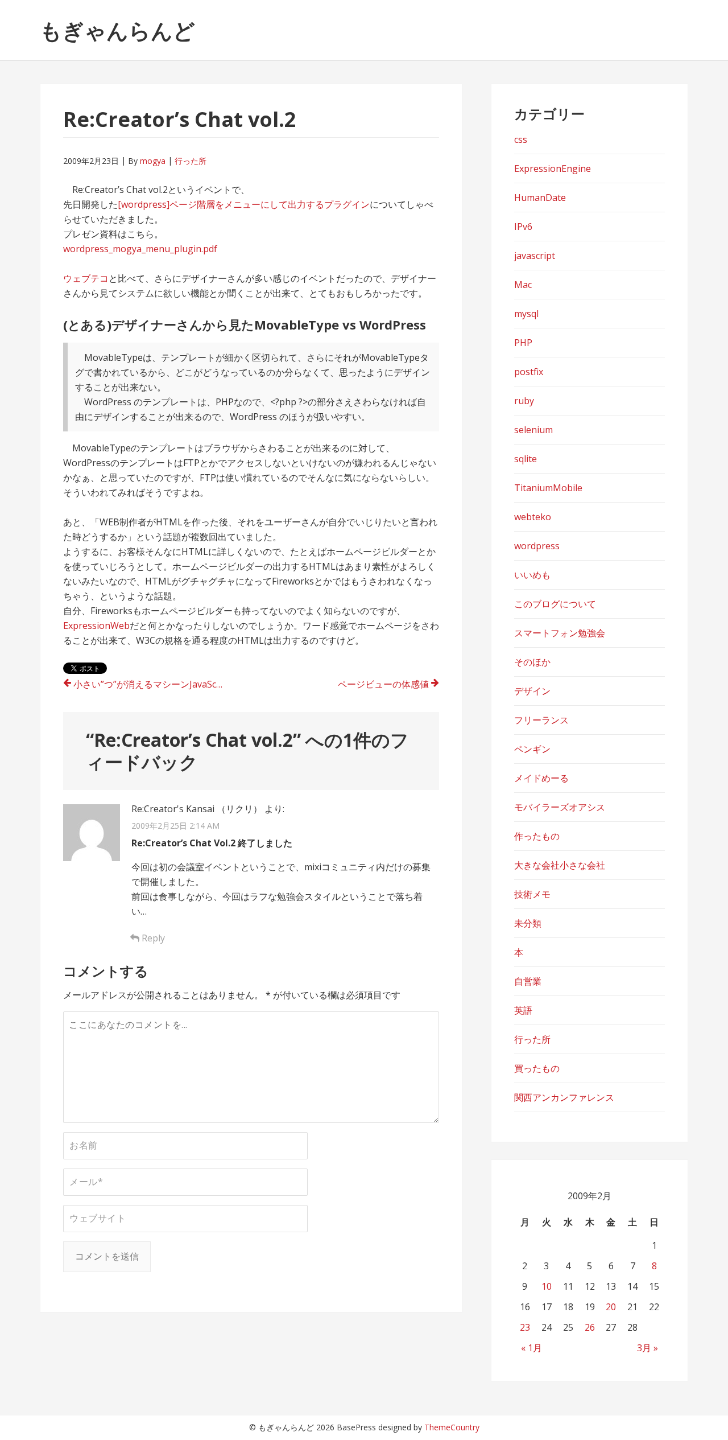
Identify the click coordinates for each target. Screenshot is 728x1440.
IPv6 (523, 226)
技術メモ (532, 894)
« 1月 (531, 1348)
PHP (523, 342)
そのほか (532, 662)
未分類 (527, 923)
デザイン (532, 691)
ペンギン (532, 749)
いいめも (532, 575)
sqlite (525, 458)
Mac (523, 284)
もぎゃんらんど (117, 30)
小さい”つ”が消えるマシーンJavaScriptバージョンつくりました (154, 684)
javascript (534, 255)
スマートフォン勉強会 (559, 633)
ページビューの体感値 (383, 684)
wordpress (537, 546)
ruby (524, 400)
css (520, 139)
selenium (533, 429)
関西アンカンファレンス (564, 1097)
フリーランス (541, 720)
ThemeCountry (451, 1427)
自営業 (527, 981)
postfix (528, 371)
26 (590, 1327)
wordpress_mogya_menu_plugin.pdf (140, 248)
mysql (526, 313)
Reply (152, 938)
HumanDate (540, 197)
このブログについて (555, 604)
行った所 (190, 160)
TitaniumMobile (548, 488)
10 (546, 1286)
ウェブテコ (86, 278)
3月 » (647, 1348)
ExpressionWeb (96, 625)
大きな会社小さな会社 (559, 865)
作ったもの (537, 836)
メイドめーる (541, 778)
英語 (523, 1010)
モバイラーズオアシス (559, 807)
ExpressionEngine (552, 168)
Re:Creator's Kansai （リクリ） (196, 809)
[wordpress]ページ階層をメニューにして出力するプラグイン (244, 204)
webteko (532, 517)
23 (525, 1327)
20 (611, 1307)
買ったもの (537, 1068)
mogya (153, 160)
